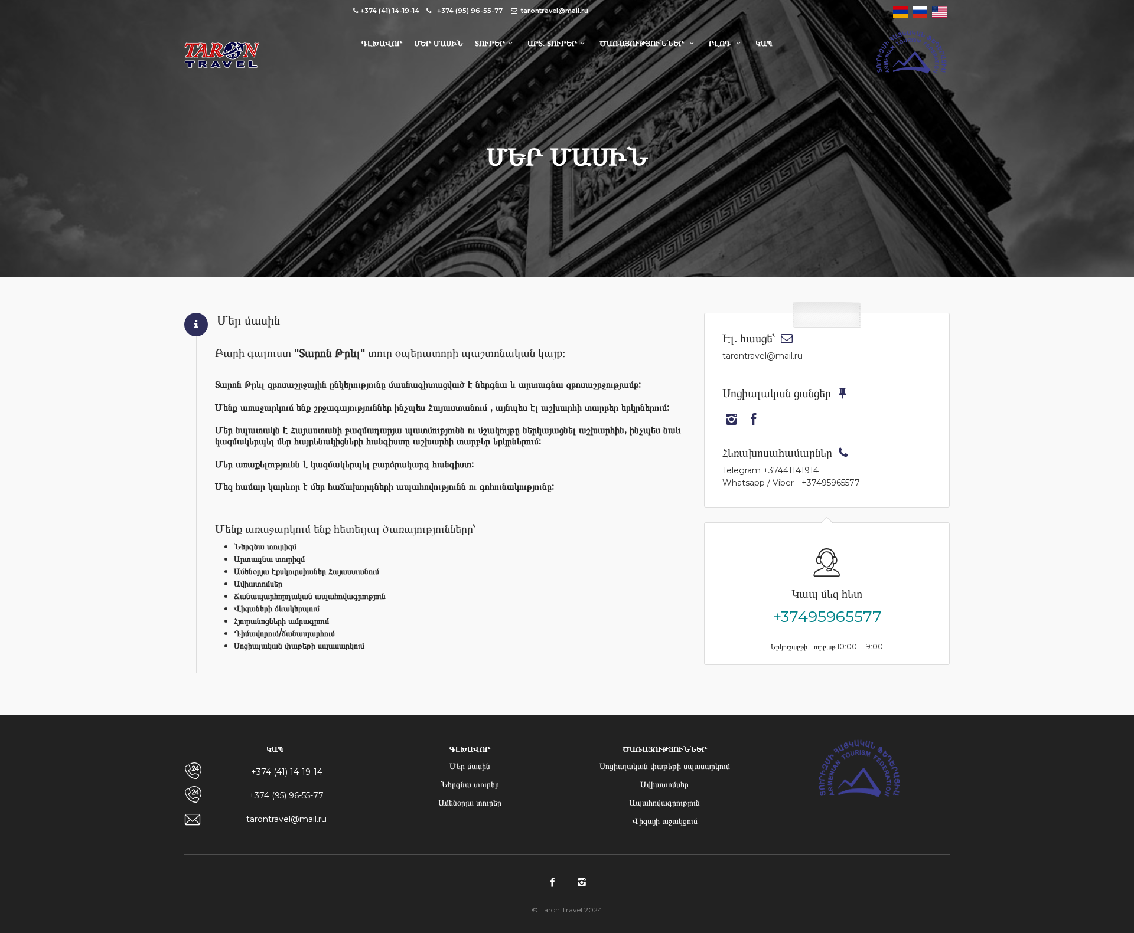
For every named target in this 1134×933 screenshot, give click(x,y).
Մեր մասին (438, 43)
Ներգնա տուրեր (470, 784)
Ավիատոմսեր (664, 784)
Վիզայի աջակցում (665, 821)
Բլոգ (721, 43)
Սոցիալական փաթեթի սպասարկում (664, 766)
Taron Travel (221, 57)
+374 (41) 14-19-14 (286, 772)
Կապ (764, 43)
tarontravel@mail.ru (286, 819)
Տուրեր (490, 43)
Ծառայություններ (642, 43)
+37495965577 (827, 616)
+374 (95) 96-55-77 (286, 795)
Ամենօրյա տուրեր (469, 802)
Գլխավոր (381, 43)
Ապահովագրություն (664, 802)
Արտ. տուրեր (552, 43)
